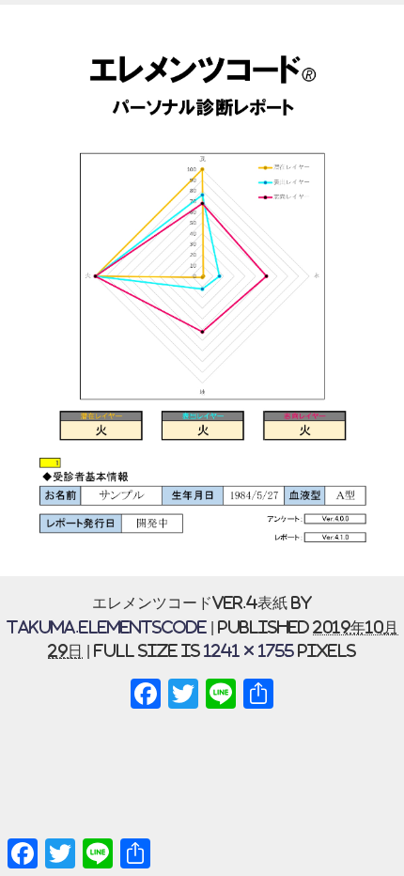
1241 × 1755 (249, 650)
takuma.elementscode (107, 626)
